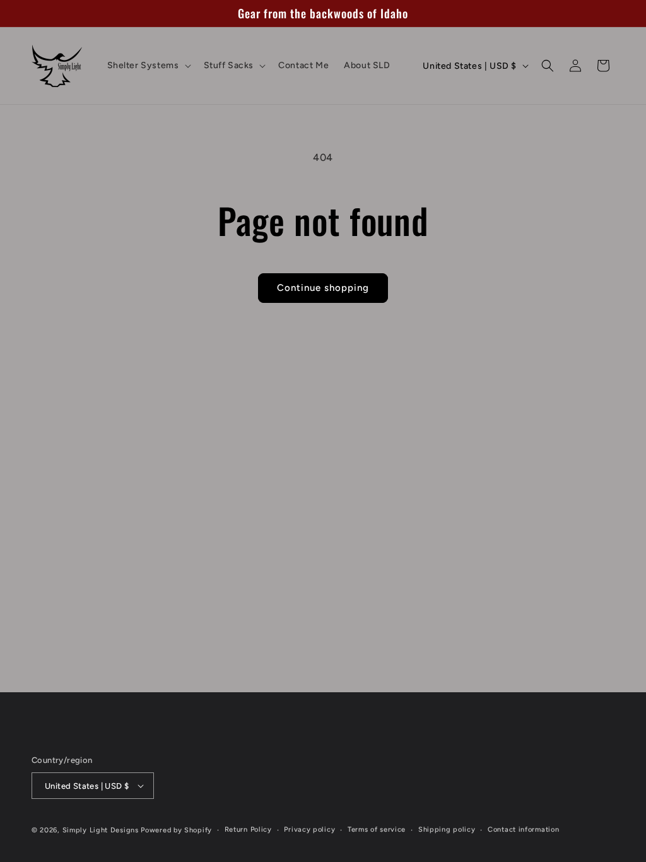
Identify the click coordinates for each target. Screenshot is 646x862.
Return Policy (248, 829)
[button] (148, 65)
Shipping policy (447, 829)
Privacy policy (309, 829)
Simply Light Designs (100, 830)
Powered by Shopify (176, 830)
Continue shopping (323, 287)
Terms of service (377, 829)
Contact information (523, 829)
